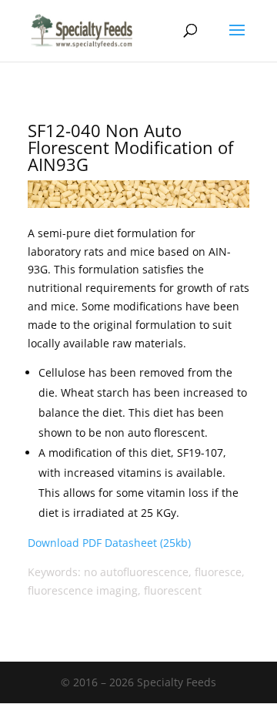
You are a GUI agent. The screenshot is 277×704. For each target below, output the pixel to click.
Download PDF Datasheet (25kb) (109, 542)
